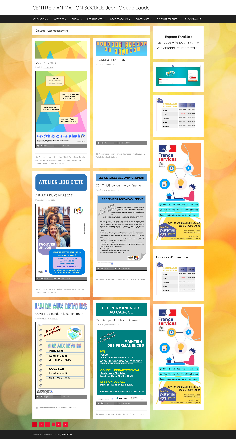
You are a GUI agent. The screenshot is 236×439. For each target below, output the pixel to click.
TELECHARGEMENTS (167, 19)
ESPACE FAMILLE (193, 19)
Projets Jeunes (70, 160)
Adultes (59, 157)
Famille (38, 160)
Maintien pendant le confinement (118, 320)
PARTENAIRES (142, 19)
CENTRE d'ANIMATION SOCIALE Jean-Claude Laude (91, 8)
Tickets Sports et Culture (53, 164)
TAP (79, 160)
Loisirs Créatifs (57, 160)
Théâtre (38, 164)
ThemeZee (67, 434)
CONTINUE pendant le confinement (120, 185)
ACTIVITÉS (59, 19)
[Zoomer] (60, 145)
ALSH (65, 157)
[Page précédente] (38, 145)
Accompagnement (47, 157)
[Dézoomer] (56, 145)
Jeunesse (46, 160)
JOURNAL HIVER (46, 62)
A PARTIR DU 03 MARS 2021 (54, 195)
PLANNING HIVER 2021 (111, 60)
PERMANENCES (94, 19)
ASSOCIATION (39, 19)
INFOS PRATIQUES (119, 19)
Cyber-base (73, 157)
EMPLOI (75, 19)
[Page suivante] (42, 145)
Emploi (82, 157)
